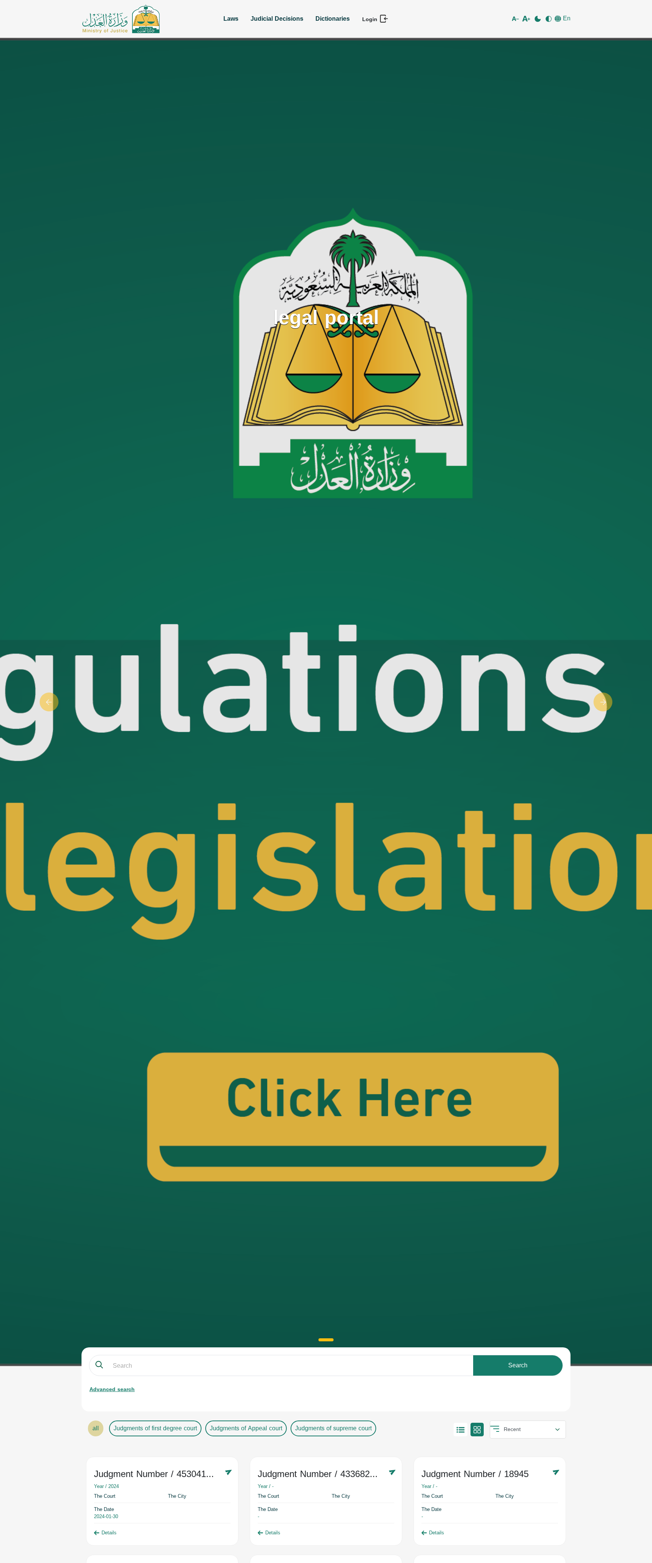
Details (109, 1532)
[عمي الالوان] (549, 19)
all (95, 1428)
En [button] (565, 18)
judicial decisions (277, 19)
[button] (49, 702)
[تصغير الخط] (516, 19)
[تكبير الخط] (527, 19)
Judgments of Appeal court (246, 1428)
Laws (230, 19)
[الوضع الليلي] (538, 19)
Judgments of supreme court (333, 1428)
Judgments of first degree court (155, 1428)
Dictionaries (332, 19)
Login (370, 19)
